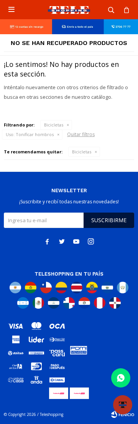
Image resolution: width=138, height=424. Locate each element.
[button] (111, 9)
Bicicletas (53, 125)
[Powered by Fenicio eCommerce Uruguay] (122, 414)
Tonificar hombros (30, 134)
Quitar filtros (81, 134)
